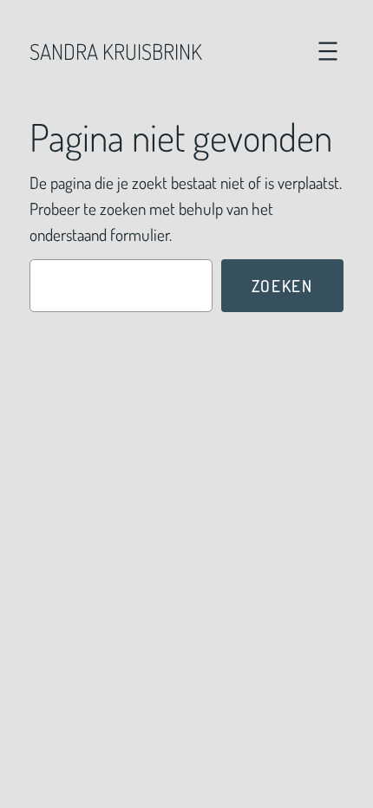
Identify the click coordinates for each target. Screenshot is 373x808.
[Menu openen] (328, 51)
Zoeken (282, 285)
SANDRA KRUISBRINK (115, 51)
